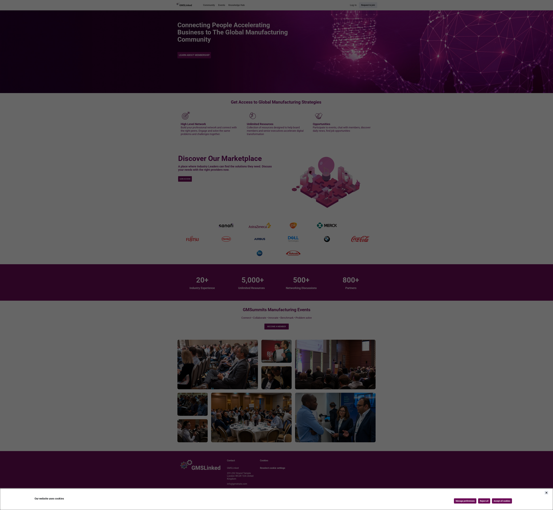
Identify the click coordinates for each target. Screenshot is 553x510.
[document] (276, 499)
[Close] (546, 493)
